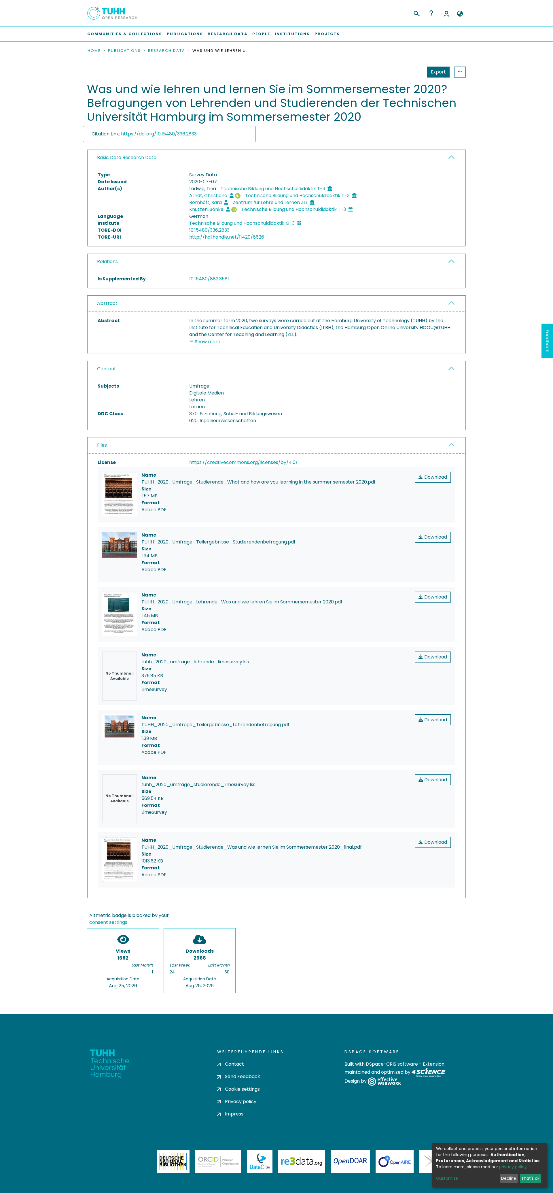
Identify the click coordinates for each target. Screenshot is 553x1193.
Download (435, 477)
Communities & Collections (124, 34)
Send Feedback (242, 1076)
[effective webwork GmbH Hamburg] (384, 1081)
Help (431, 13)
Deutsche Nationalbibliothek (173, 1161)
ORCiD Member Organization (218, 1161)
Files (102, 445)
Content (106, 368)
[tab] (276, 158)
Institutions (292, 34)
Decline (508, 1178)
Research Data (228, 34)
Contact (234, 1064)
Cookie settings (242, 1089)
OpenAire (394, 1161)
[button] (459, 13)
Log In (446, 13)
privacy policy (513, 1167)
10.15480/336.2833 (209, 230)
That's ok (530, 1178)
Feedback (547, 340)
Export (438, 72)
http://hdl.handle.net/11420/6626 (226, 237)
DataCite (260, 1161)
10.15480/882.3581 (209, 278)
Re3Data (301, 1161)
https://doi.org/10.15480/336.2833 (159, 134)
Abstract (107, 303)
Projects (327, 34)
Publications (185, 34)
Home (94, 50)
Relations (107, 261)
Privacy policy (240, 1101)
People (261, 34)
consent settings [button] (108, 922)
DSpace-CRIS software (392, 1064)
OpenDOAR (350, 1161)
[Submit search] (416, 12)
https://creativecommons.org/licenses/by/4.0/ (243, 462)
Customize (447, 1178)
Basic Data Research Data (126, 157)
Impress (234, 1114)
